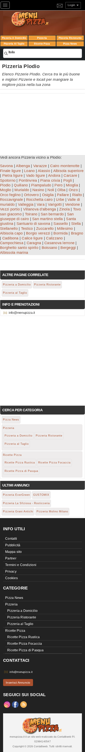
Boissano (49, 248)
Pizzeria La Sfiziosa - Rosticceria (26, 503)
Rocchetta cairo (39, 200)
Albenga (23, 166)
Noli (50, 190)
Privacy (11, 571)
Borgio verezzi (38, 233)
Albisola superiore (68, 171)
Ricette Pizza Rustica (20, 462)
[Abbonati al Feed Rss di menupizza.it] (23, 704)
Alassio (44, 171)
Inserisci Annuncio (18, 682)
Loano (29, 171)
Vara (41, 204)
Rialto (77, 195)
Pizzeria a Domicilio (14, 38)
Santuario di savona (33, 224)
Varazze (40, 166)
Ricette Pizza (42, 43)
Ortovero (31, 195)
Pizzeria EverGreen (16, 494)
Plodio (5, 185)
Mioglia (72, 185)
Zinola (64, 209)
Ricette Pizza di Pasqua (21, 470)
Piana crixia (50, 180)
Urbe (60, 200)
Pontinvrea (28, 180)
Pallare (63, 195)
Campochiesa (11, 243)
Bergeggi (68, 248)
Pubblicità (12, 545)
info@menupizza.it (22, 312)
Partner (10, 558)
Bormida (60, 233)
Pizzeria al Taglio (14, 43)
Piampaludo (41, 185)
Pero (58, 185)
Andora (54, 175)
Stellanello (9, 228)
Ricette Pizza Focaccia (54, 462)
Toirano (31, 214)
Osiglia (48, 195)
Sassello (60, 224)
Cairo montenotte (64, 166)
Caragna (34, 243)
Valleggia (25, 204)
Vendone (72, 204)
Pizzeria (42, 38)
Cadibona (10, 238)
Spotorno (7, 180)
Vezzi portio (10, 209)
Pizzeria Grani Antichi (18, 511)
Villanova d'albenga (39, 209)
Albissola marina (14, 253)
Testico (27, 228)
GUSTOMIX (41, 494)
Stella (76, 224)
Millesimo (65, 228)
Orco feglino (10, 195)
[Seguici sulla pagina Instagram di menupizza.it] (7, 704)
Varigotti (55, 204)
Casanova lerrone (59, 243)
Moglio (5, 190)
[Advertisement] (42, 122)
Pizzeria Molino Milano (52, 511)
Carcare (70, 175)
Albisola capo (11, 233)
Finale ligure (10, 171)
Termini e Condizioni (20, 565)
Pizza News (70, 43)
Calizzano (54, 238)
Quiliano (21, 185)
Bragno (77, 233)
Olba (61, 190)
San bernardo (52, 214)
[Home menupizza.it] (38, 19)
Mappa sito (13, 551)
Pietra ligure (12, 175)
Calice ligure (32, 238)
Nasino (38, 190)
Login (72, 5)
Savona (6, 166)
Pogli (67, 180)
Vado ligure (35, 175)
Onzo (73, 190)
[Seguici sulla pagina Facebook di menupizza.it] (15, 704)
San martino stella (47, 219)
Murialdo (21, 190)
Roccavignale (11, 200)
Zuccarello (45, 228)
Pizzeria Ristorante (70, 38)
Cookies (11, 578)
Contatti (11, 538)
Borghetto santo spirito (19, 248)
